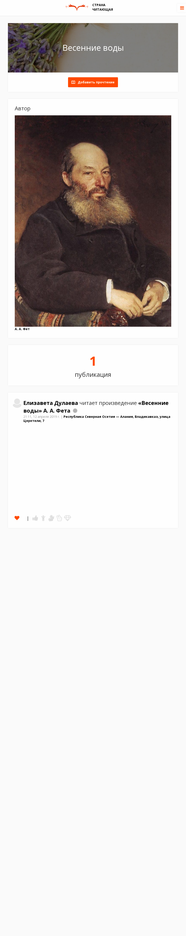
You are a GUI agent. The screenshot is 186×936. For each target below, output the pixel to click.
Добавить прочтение (95, 82)
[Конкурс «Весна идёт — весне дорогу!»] (75, 410)
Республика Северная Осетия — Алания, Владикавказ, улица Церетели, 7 (96, 418)
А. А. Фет (22, 329)
